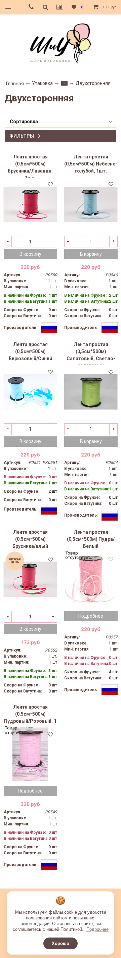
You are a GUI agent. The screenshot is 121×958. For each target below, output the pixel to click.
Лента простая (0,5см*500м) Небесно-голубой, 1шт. (91, 164)
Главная (15, 83)
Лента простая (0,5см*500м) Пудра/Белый (91, 539)
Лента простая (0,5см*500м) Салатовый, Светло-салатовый (91, 353)
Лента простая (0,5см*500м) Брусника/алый (30, 539)
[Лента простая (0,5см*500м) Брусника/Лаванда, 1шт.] (30, 204)
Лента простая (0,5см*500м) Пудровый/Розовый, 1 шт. (30, 716)
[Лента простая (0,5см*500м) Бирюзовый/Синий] (30, 392)
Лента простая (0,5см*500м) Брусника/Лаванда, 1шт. (30, 166)
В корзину (30, 254)
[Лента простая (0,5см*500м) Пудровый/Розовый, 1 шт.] (30, 754)
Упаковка (42, 83)
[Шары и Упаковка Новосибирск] (60, 43)
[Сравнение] (60, 7)
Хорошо (60, 943)
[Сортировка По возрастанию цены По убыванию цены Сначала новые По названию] (60, 122)
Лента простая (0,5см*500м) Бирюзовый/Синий (30, 351)
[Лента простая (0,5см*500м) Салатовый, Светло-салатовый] (91, 392)
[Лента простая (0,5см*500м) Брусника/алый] (30, 579)
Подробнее (97, 929)
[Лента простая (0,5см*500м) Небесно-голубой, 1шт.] (91, 204)
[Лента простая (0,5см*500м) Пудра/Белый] (91, 579)
